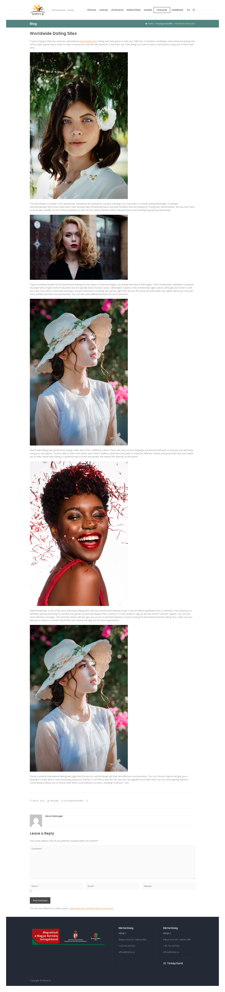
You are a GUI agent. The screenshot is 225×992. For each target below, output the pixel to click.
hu (188, 10)
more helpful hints (89, 41)
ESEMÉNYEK (177, 10)
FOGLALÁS (162, 10)
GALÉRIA (148, 10)
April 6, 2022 (38, 800)
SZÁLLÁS (103, 10)
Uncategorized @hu (73, 800)
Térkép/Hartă (175, 963)
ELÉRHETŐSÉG (134, 10)
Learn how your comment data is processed (91, 908)
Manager (54, 800)
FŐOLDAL (91, 10)
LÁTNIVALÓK (117, 10)
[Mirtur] (38, 10)
